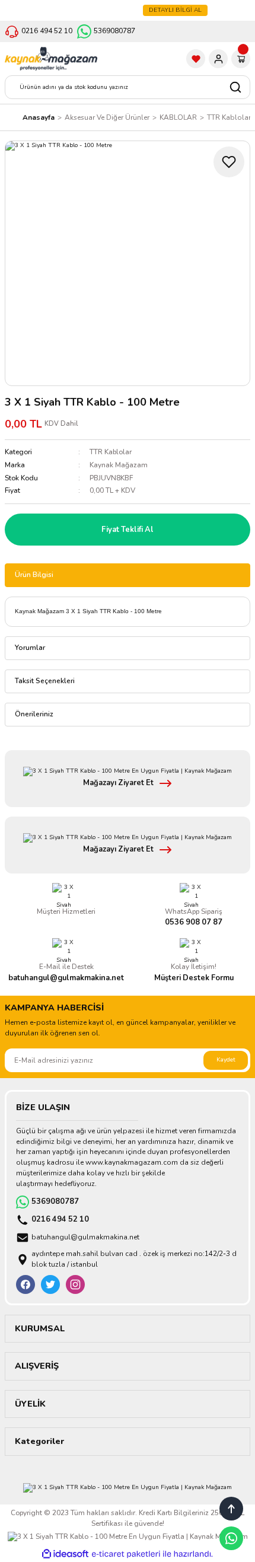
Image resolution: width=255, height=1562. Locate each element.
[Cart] (240, 58)
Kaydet (225, 1060)
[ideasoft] (65, 1554)
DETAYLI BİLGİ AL (175, 10)
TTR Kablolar (111, 452)
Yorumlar (30, 647)
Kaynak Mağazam (119, 465)
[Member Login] (218, 58)
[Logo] (51, 59)
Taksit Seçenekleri (45, 681)
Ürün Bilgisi (34, 574)
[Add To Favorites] (228, 161)
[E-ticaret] (126, 1554)
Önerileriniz (34, 714)
